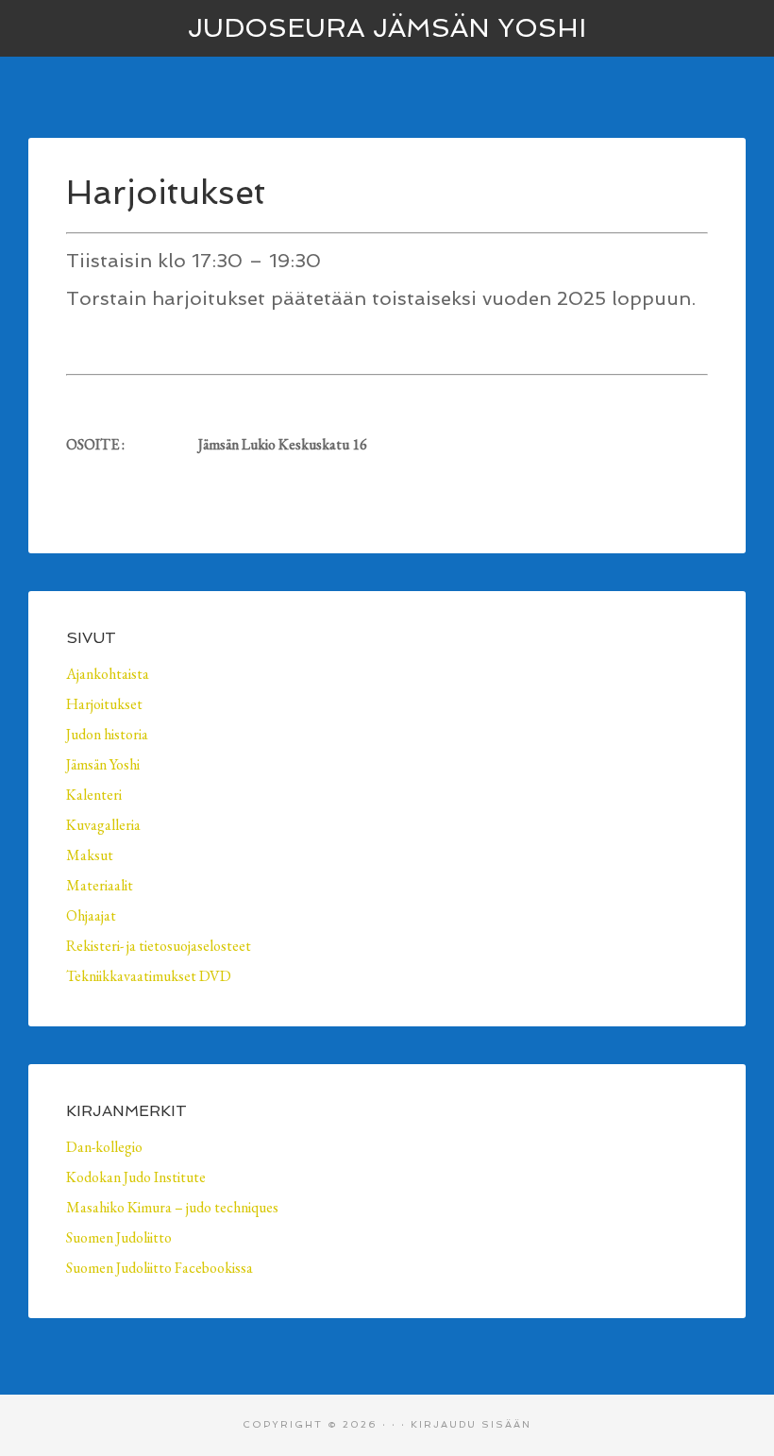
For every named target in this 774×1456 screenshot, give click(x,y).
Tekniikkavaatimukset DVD (148, 976)
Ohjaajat (91, 915)
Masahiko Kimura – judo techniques (172, 1207)
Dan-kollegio (104, 1147)
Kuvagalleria (103, 825)
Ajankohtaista (107, 674)
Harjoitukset (104, 704)
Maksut (89, 855)
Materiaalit (99, 885)
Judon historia (107, 734)
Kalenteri (94, 794)
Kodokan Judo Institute (136, 1177)
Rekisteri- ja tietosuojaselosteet (158, 946)
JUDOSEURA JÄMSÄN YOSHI (387, 27)
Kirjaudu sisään (471, 1424)
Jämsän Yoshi (103, 764)
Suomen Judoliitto (119, 1237)
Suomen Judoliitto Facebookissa (159, 1268)
